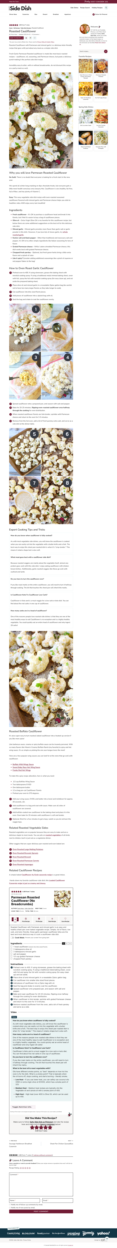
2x (66, 943)
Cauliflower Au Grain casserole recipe (37, 875)
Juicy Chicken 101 (99, 2)
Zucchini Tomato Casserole (100, 126)
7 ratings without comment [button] (42, 1155)
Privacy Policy (27, 1240)
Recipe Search (85, 8)
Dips (36, 14)
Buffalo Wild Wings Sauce (23, 764)
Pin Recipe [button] (39, 921)
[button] (10, 25)
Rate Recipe (52, 921)
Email (45, 1200)
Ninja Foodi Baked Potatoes (86, 147)
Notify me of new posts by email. (23, 1208)
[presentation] (86, 66)
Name (13, 1200)
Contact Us (70, 1245)
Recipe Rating (14, 1168)
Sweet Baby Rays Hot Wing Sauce (26, 767)
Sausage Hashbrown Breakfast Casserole (20, 1144)
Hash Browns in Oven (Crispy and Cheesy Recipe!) (86, 76)
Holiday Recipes (97, 8)
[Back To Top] (107, 1239)
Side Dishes (74, 8)
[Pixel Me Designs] (104, 1240)
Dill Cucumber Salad (85, 125)
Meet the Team (14, 2)
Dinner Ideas (13, 14)
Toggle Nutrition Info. (22, 1107)
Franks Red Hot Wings (22, 770)
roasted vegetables (53, 835)
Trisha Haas (14, 34)
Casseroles (25, 14)
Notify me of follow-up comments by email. (27, 1205)
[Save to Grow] (34, 37)
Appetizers (67, 14)
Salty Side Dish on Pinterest (41, 1122)
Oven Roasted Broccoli (22, 857)
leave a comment (47, 1124)
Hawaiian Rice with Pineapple (101, 147)
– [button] (12, 919)
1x (63, 943)
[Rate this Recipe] (26, 37)
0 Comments (35, 34)
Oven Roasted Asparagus (23, 864)
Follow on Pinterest (101, 14)
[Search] (105, 51)
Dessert (45, 14)
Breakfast (56, 14)
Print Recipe (26, 921)
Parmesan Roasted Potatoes (101, 75)
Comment (14, 1175)
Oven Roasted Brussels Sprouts (25, 853)
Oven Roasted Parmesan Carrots (26, 861)
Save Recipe (65, 921)
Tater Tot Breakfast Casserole (86, 98)
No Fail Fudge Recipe (101, 98)
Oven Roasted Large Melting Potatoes (28, 849)
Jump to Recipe (15, 38)
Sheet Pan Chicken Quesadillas (61, 1142)
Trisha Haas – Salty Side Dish (25, 908)
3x (70, 943)
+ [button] (17, 919)
